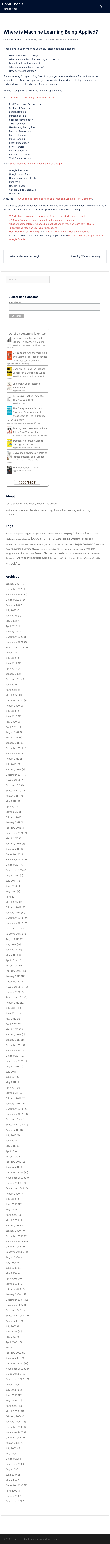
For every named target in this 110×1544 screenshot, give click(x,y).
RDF (32, 553)
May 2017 (11, 801)
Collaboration (81, 533)
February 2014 (13, 907)
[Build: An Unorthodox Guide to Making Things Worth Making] (9, 340)
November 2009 (14, 1177)
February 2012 (13, 1034)
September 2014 (15, 870)
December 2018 (14, 748)
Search (38, 553)
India (97, 545)
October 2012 (13, 992)
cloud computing (65, 534)
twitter (80, 558)
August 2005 (13, 1442)
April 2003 (11, 1490)
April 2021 (11, 689)
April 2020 (11, 727)
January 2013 (13, 976)
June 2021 (11, 684)
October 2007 (13, 1310)
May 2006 (11, 1400)
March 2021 (12, 695)
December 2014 (14, 854)
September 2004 (15, 1464)
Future (37, 544)
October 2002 (13, 1496)
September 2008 (15, 1251)
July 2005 (11, 1448)
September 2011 (14, 1061)
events (21, 545)
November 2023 (14, 594)
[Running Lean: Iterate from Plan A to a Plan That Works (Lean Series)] (9, 430)
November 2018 (14, 753)
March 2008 (12, 1283)
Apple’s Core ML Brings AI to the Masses (32, 97)
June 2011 (11, 1076)
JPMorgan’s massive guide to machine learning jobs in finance (42, 220)
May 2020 (11, 721)
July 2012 (11, 1008)
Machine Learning (39, 549)
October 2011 (13, 1055)
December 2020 (14, 700)
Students (53, 558)
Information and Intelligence (62, 39)
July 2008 (11, 1262)
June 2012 (11, 1013)
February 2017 (13, 817)
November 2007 (14, 1305)
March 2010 (12, 1156)
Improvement (84, 544)
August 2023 (13, 605)
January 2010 (13, 1167)
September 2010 (15, 1124)
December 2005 (14, 1426)
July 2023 (11, 610)
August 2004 (13, 1469)
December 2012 (14, 981)
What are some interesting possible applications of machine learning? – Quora (51, 223)
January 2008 (13, 1294)
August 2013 (12, 939)
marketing (52, 549)
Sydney (55, 1539)
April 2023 (11, 626)
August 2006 (13, 1384)
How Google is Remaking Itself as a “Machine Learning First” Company (54, 198)
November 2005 (14, 1432)
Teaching (61, 558)
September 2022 (15, 647)
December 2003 (14, 1485)
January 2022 (13, 673)
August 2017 (12, 795)
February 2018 (13, 769)
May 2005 (11, 1453)
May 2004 (11, 1480)
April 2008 (11, 1278)
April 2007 (11, 1342)
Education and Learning (50, 538)
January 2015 (13, 849)
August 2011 (12, 1066)
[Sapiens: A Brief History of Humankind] (9, 385)
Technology (71, 558)
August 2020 (13, 705)
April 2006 (11, 1405)
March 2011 (12, 1092)
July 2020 (11, 711)
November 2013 (14, 923)
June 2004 (11, 1474)
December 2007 (14, 1299)
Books (40, 534)
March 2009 (12, 1220)
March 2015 (12, 838)
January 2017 (13, 822)
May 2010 (11, 1145)
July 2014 (11, 880)
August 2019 (12, 732)
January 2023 (13, 631)
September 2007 (15, 1315)
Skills (67, 554)
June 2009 (11, 1204)
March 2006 (12, 1411)
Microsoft (61, 549)
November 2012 (14, 986)
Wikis (8, 564)
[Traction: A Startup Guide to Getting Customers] (9, 442)
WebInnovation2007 (92, 558)
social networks (76, 554)
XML (15, 563)
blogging (28, 533)
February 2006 (14, 1416)
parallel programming (75, 549)
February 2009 (14, 1225)
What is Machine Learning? (24, 256)
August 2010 (12, 1130)
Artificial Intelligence (14, 534)
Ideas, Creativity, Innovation (60, 544)
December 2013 (14, 917)
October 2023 (13, 599)
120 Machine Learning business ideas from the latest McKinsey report (47, 216)
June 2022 (11, 663)
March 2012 (12, 1029)
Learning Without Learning (85, 256)
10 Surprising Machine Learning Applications (33, 227)
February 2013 (13, 970)
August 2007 (13, 1321)
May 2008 (11, 1273)
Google (43, 544)
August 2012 (12, 1002)
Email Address (16, 302)
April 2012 (11, 1024)
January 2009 (13, 1230)
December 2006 (14, 1363)
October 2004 (13, 1458)
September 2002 (15, 1501)
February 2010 (13, 1161)
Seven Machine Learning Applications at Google (36, 163)
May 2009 (11, 1209)
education (26, 539)
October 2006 (13, 1373)
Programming (13, 553)
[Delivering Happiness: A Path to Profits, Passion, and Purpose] (9, 455)
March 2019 (12, 737)
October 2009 (13, 1183)
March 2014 (12, 902)
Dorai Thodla (12, 4)
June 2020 (11, 716)
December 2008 (14, 1236)
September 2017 (14, 790)
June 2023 (11, 615)
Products (90, 549)
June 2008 (11, 1267)
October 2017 (13, 785)
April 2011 (11, 1087)
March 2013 (12, 965)
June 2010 (11, 1140)
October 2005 (13, 1437)
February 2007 (13, 1352)
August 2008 (13, 1257)
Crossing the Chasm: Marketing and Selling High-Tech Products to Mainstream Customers (30, 356)
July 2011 (11, 1071)
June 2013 (11, 949)
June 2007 (11, 1331)
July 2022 (11, 658)
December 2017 (14, 774)
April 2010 (11, 1151)
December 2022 (14, 636)
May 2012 (11, 1018)
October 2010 (13, 1119)
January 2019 (13, 742)
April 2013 (11, 960)
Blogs (35, 534)
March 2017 (12, 811)
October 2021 (13, 679)
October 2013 (13, 928)
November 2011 (14, 1050)
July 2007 (11, 1326)
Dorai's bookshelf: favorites (27, 333)
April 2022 (11, 668)
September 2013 (15, 933)
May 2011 (11, 1082)
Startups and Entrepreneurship (33, 557)
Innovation (15, 549)
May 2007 (11, 1336)
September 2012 (15, 997)
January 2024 (13, 583)
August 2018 (12, 758)
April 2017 (11, 806)
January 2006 (13, 1421)
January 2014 (13, 912)
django (18, 539)
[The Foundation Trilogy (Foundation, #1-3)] (9, 469)
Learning (26, 549)
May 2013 (11, 954)
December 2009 (14, 1172)
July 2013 (11, 944)
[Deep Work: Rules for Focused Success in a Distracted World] (9, 371)
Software (88, 553)
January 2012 (13, 1039)
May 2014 (11, 891)
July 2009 (11, 1199)
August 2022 (13, 652)
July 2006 (11, 1389)
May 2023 (11, 620)
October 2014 (13, 864)
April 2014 (11, 896)
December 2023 (14, 589)
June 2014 (11, 886)
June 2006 (11, 1395)
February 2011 (13, 1098)
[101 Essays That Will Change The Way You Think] (9, 398)
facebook (29, 545)
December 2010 (14, 1108)
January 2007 (13, 1358)
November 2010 (14, 1114)
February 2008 (14, 1289)
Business (48, 533)
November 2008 (14, 1241)
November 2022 (14, 642)
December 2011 (14, 1045)
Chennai (55, 534)
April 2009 (11, 1214)
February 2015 (13, 843)
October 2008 (13, 1246)
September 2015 (15, 833)
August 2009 (13, 1193)
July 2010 (11, 1135)
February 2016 (13, 827)
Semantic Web (54, 553)
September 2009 (15, 1188)
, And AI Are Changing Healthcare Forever (67, 231)
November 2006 (14, 1368)
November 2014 (14, 859)
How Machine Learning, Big (24, 231)
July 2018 (11, 764)
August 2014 (12, 875)
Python (25, 553)
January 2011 (13, 1103)
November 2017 (14, 779)
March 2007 (12, 1347)
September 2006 (15, 1379)
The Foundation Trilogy (25, 467)
